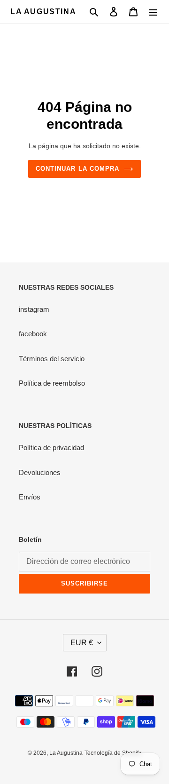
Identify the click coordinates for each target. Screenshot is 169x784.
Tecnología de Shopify (112, 753)
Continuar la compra (77, 168)
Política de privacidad (51, 447)
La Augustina (43, 12)
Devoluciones (40, 472)
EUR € (81, 643)
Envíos (29, 497)
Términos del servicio (51, 359)
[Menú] (153, 11)
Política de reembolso (52, 383)
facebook (33, 334)
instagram (34, 309)
